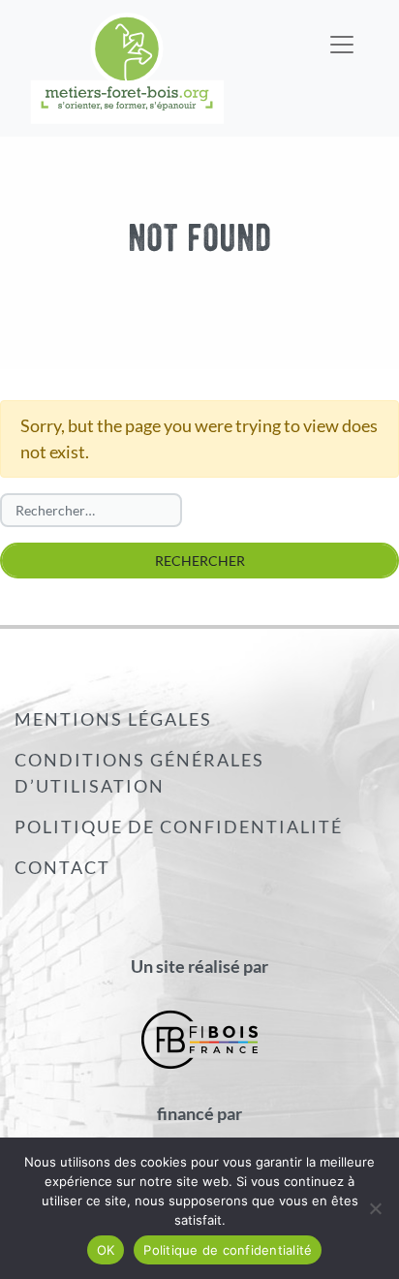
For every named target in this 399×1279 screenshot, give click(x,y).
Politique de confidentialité (179, 826)
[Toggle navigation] (342, 32)
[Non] (374, 1208)
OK (106, 1250)
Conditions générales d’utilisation (139, 772)
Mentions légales (113, 719)
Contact (62, 867)
